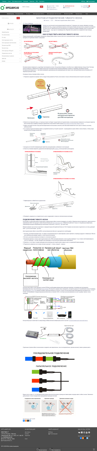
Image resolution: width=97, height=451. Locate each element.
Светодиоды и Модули (7, 50)
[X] (28, 421)
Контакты (41, 1)
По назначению (19, 13)
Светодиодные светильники (54, 13)
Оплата (27, 434)
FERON (3, 61)
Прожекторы (79, 13)
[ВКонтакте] (24, 421)
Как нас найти (52, 7)
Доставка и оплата (17, 1)
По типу (28, 13)
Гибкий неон (46, 25)
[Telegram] (30, 421)
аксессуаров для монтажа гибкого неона (73, 123)
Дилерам (25, 1)
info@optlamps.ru (53, 9)
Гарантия (27, 435)
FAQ (37, 1)
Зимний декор (10, 13)
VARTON (4, 58)
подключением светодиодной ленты (78, 320)
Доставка (27, 432)
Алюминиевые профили (8, 56)
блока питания (45, 288)
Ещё (87, 13)
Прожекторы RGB (68, 13)
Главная (4, 1)
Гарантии (32, 1)
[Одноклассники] (26, 421)
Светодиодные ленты (38, 13)
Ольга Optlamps (29, 23)
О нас (9, 1)
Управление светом (7, 53)
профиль (56, 148)
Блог (26, 439)
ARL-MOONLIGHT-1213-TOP (29, 290)
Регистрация (91, 1)
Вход (83, 1)
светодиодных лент (58, 222)
